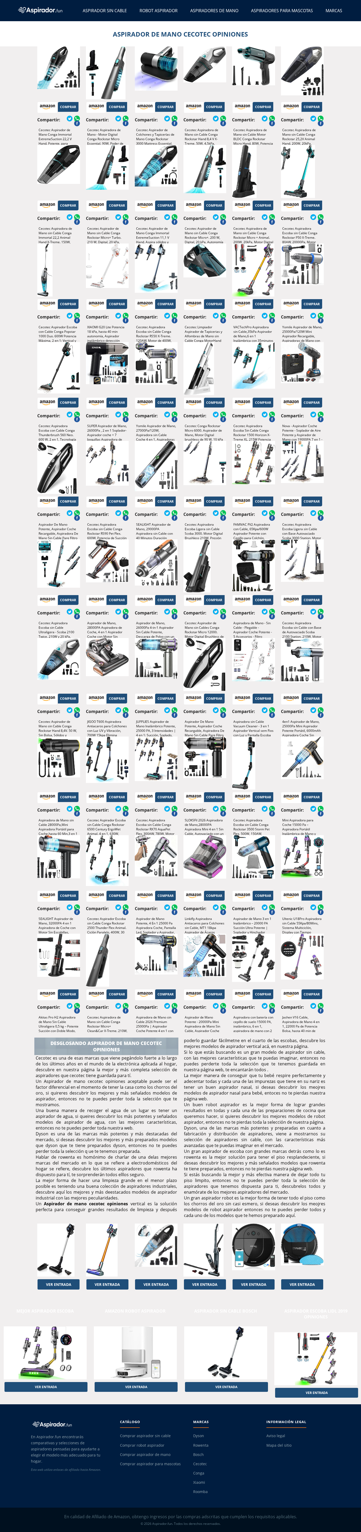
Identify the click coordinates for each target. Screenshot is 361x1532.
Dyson (198, 1435)
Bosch (198, 1454)
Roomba (200, 1491)
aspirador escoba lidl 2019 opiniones (316, 1314)
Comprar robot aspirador (142, 1445)
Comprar (68, 107)
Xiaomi (199, 1482)
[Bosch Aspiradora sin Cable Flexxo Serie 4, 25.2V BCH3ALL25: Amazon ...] (204, 1250)
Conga (198, 1473)
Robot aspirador (159, 11)
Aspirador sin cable (105, 11)
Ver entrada (58, 1284)
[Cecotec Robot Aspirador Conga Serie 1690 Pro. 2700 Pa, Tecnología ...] (253, 1250)
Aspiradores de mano (214, 11)
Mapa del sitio (278, 1445)
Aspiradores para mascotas (282, 11)
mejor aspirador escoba (45, 1311)
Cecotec (200, 1464)
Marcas (334, 11)
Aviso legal (275, 1435)
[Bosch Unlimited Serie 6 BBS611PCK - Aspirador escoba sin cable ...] (58, 1250)
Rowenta (201, 1445)
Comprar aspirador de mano (145, 1454)
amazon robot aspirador (135, 1311)
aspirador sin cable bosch (225, 1311)
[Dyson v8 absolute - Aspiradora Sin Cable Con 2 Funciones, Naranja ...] (107, 1250)
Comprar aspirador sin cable (145, 1435)
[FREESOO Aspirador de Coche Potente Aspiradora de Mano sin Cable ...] (156, 1250)
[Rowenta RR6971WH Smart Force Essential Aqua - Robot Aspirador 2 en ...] (302, 1250)
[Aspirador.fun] (70, 1424)
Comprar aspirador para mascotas (150, 1464)
